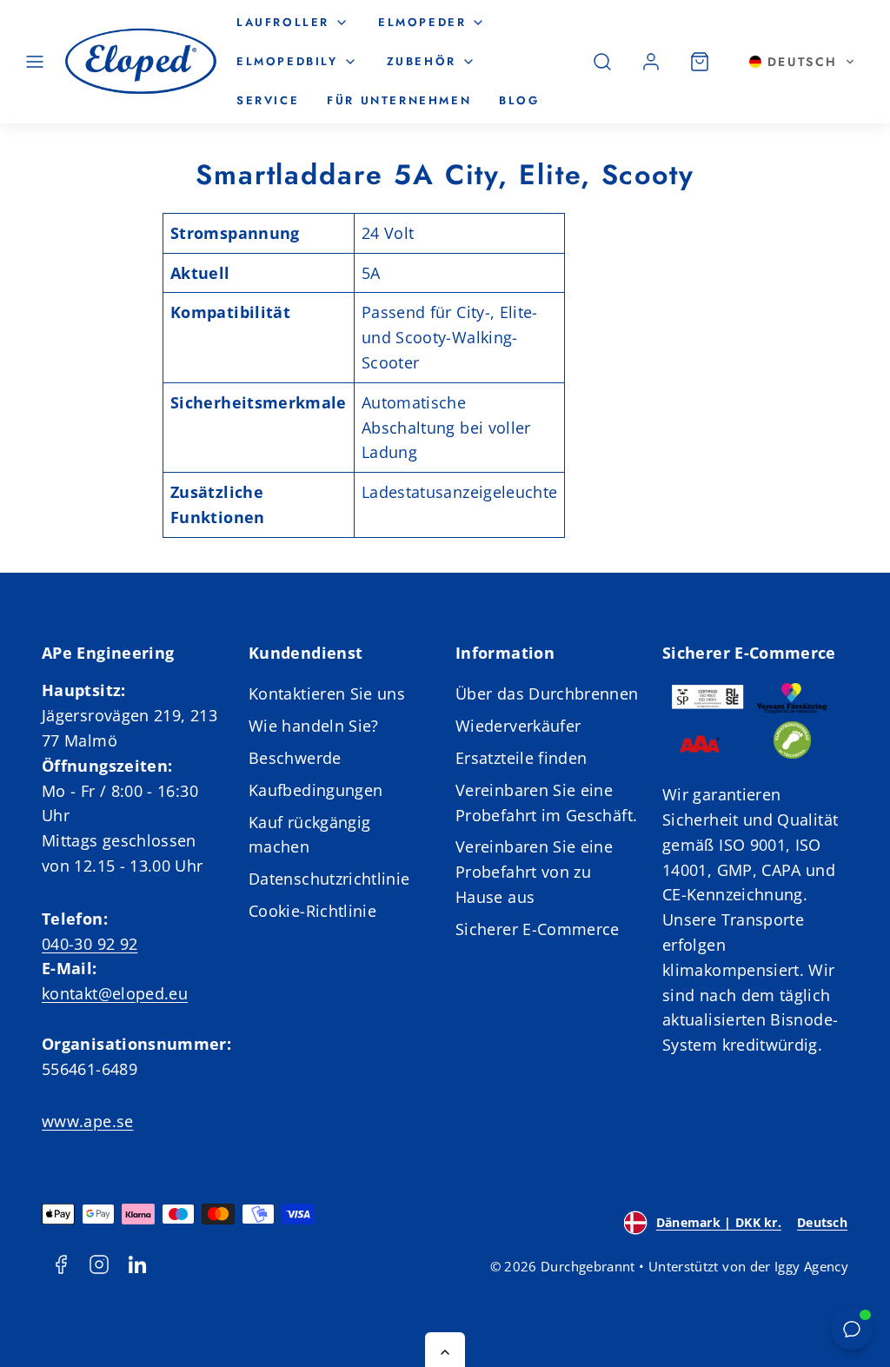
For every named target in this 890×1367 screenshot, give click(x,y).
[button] (35, 62)
